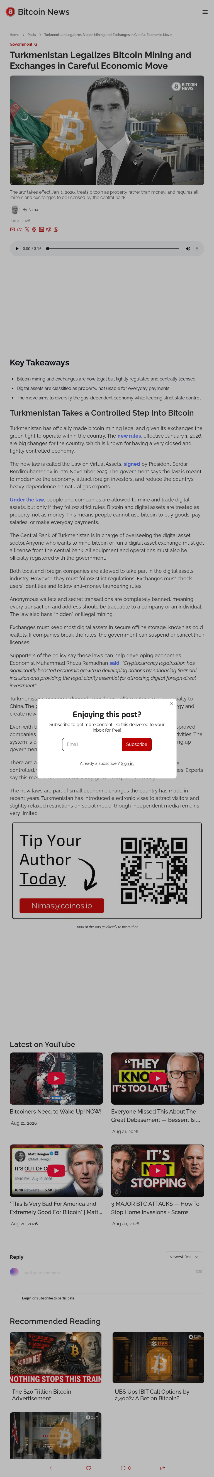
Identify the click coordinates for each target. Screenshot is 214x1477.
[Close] (171, 703)
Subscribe (136, 744)
